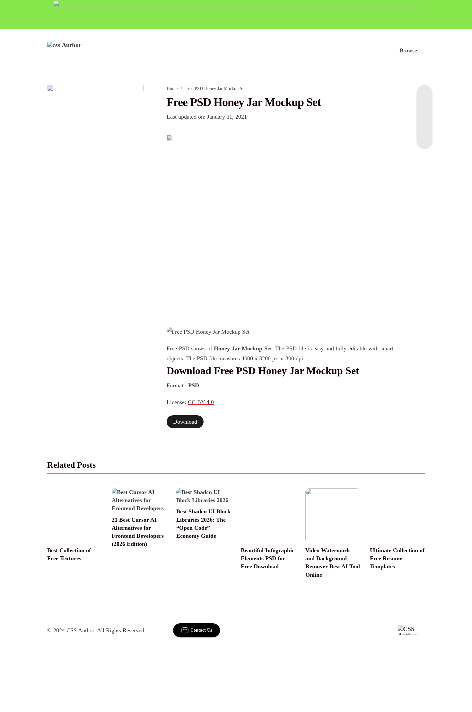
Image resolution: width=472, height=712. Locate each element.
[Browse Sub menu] (422, 50)
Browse (408, 50)
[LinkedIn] (424, 110)
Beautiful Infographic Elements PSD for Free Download (267, 558)
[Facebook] (424, 98)
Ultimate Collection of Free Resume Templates (397, 558)
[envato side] (95, 180)
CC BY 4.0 (201, 402)
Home (172, 88)
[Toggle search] (380, 50)
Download (185, 422)
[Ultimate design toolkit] (280, 223)
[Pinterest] (424, 123)
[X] (424, 136)
